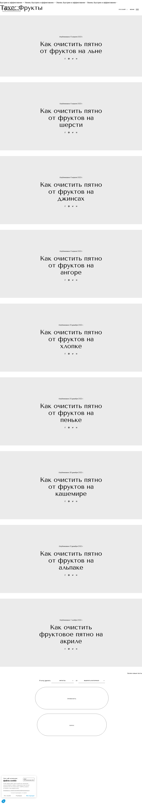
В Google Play (78, 773)
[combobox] (62, 681)
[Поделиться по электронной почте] (76, 58)
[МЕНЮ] (137, 9)
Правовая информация (108, 799)
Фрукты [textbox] (62, 680)
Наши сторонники (73, 799)
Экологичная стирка (46, 799)
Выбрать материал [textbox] (91, 680)
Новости (69, 802)
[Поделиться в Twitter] (72, 58)
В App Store (63, 773)
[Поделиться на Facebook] (65, 58)
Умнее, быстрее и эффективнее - (64, 3)
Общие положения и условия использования (117, 802)
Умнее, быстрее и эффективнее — (33, 3)
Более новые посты (134, 673)
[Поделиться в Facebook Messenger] (69, 58)
